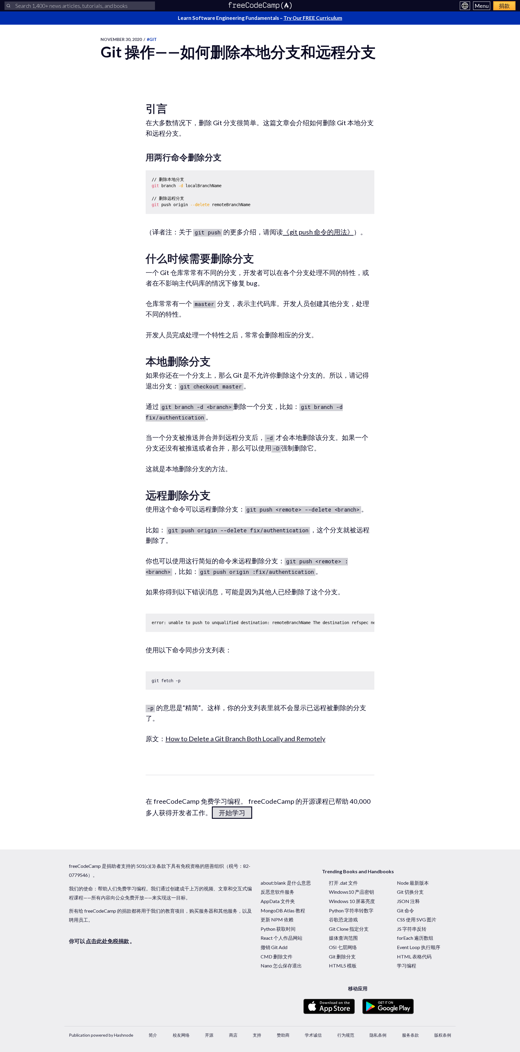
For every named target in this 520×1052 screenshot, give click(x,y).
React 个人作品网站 (281, 938)
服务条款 (410, 1035)
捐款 (504, 5)
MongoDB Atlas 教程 (283, 910)
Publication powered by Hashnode (101, 1035)
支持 (257, 1035)
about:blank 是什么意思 (286, 883)
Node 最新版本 (413, 883)
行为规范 (345, 1035)
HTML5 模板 (343, 965)
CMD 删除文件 (276, 956)
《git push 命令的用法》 (318, 232)
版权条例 (442, 1035)
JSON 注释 (408, 901)
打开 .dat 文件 (343, 883)
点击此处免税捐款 (107, 941)
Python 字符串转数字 (351, 910)
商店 (233, 1035)
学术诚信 (313, 1035)
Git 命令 (405, 910)
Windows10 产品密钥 (351, 892)
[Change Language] (465, 6)
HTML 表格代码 (414, 956)
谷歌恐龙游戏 (343, 919)
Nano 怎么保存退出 (281, 965)
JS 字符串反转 (411, 929)
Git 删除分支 (342, 956)
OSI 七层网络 (343, 947)
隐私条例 (378, 1035)
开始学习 (232, 813)
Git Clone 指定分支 (349, 929)
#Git (152, 39)
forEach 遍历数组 (415, 938)
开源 (209, 1035)
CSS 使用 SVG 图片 (416, 919)
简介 (153, 1035)
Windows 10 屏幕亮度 (352, 901)
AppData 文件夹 (278, 901)
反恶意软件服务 (277, 892)
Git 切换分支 (410, 892)
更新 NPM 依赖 (277, 919)
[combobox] (80, 6)
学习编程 (406, 965)
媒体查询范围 (343, 938)
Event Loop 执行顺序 (418, 947)
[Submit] (8, 6)
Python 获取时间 (278, 929)
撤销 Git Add (274, 947)
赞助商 (283, 1035)
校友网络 (181, 1035)
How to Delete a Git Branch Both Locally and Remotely (245, 739)
